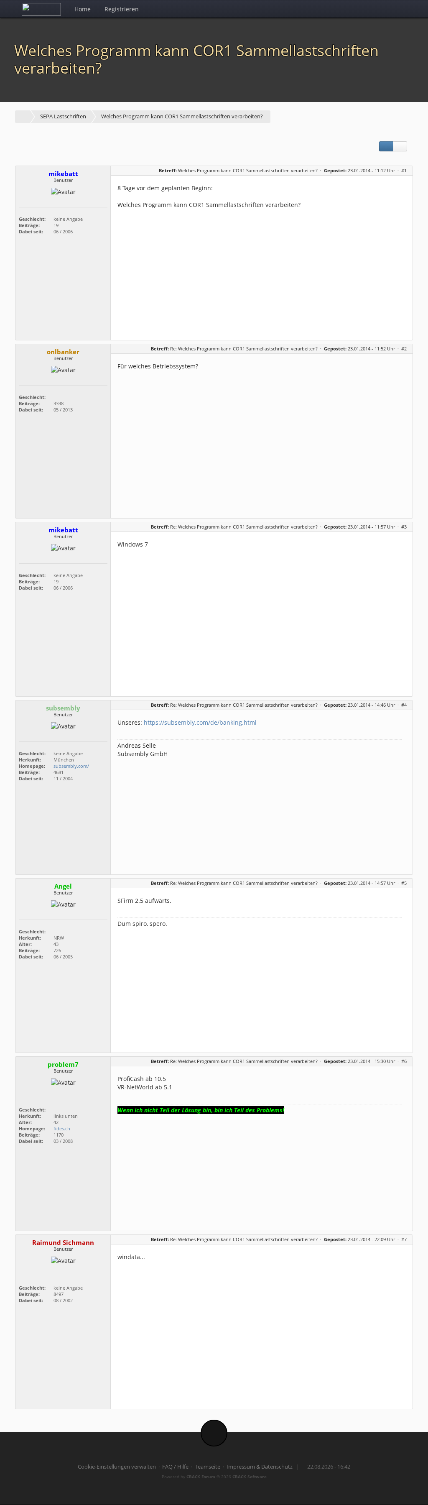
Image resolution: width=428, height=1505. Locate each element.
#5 (404, 883)
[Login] (404, 9)
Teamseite (207, 1466)
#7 (404, 1239)
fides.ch (62, 1128)
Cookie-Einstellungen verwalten (117, 1466)
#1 (404, 170)
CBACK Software (249, 1476)
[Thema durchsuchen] (400, 146)
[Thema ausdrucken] (386, 146)
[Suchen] (385, 9)
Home (82, 9)
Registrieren (121, 9)
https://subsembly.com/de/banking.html (200, 722)
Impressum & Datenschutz (260, 1466)
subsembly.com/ (71, 766)
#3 (404, 527)
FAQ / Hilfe (175, 1466)
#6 (404, 1061)
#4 (404, 705)
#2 (404, 348)
